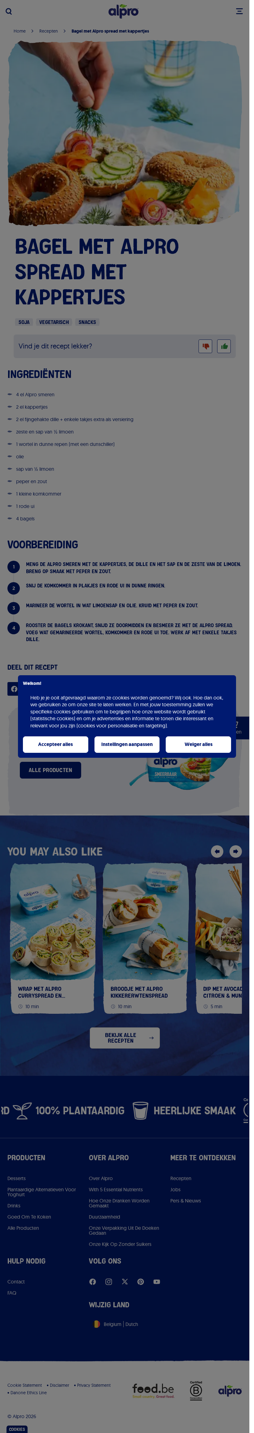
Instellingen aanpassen (127, 744)
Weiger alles (198, 744)
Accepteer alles (55, 744)
